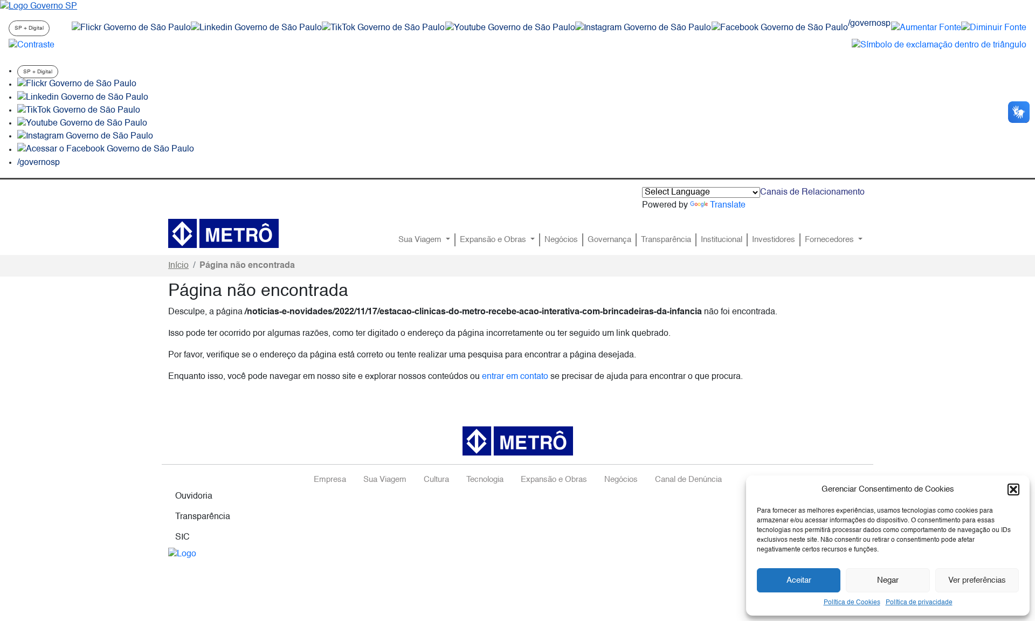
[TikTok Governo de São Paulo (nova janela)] (383, 28)
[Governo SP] (38, 6)
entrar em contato (515, 376)
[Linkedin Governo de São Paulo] (82, 97)
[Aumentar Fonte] (926, 28)
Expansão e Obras (494, 240)
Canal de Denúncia (688, 479)
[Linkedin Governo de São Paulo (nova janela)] (256, 28)
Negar (888, 580)
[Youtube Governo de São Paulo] (82, 123)
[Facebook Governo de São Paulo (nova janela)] (780, 28)
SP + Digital (29, 28)
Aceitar (798, 580)
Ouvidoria (193, 496)
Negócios (561, 240)
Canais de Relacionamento (812, 192)
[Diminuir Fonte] (993, 28)
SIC (182, 537)
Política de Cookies (852, 602)
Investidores (773, 240)
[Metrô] (223, 233)
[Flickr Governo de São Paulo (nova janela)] (131, 28)
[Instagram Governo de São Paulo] (643, 28)
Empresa (330, 479)
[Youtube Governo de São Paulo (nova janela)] (510, 28)
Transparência (666, 240)
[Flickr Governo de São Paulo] (76, 84)
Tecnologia (484, 479)
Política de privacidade (919, 602)
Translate (728, 205)
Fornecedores (830, 240)
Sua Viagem (421, 240)
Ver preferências (977, 580)
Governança (609, 240)
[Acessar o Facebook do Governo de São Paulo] (105, 150)
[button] (1013, 489)
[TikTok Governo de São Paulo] (78, 110)
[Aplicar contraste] (31, 45)
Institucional (721, 240)
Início (178, 265)
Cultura (436, 479)
